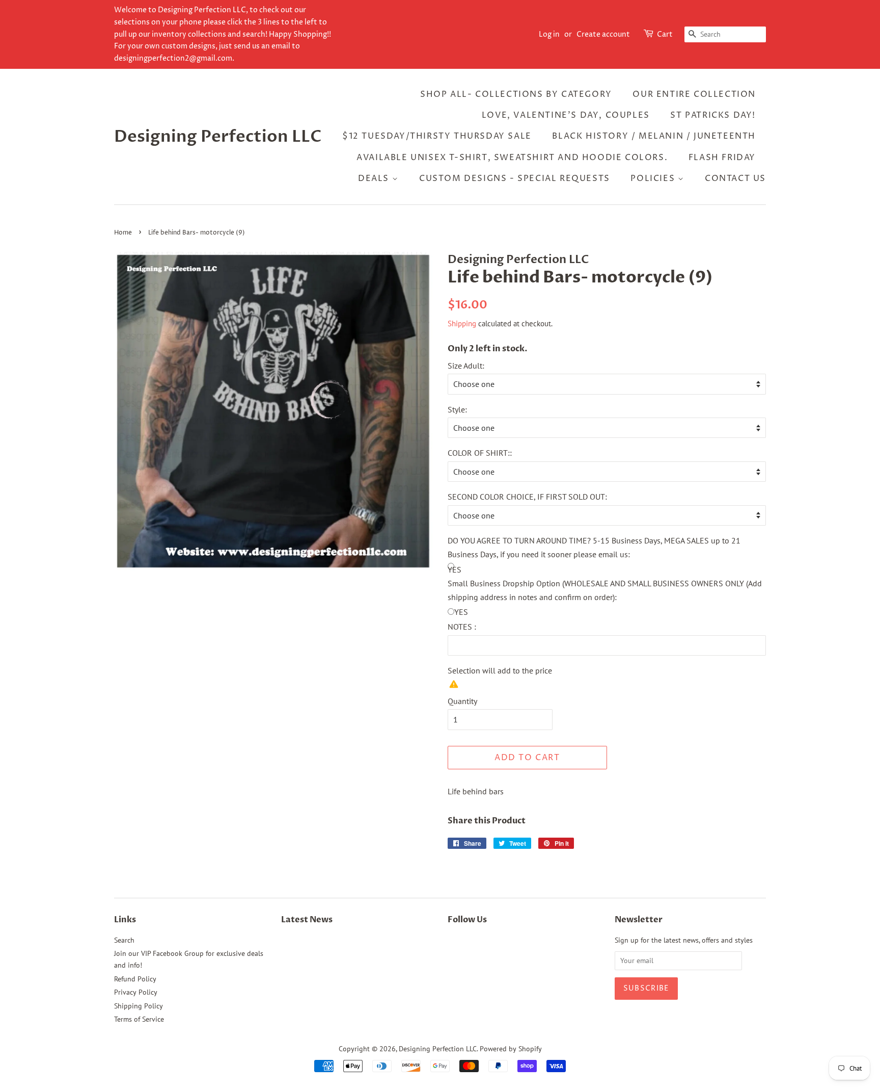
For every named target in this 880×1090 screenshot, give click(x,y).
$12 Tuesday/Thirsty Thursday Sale (437, 136)
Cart (665, 34)
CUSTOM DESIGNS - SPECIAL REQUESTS (514, 178)
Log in (549, 34)
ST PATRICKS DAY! (713, 115)
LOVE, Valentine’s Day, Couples (566, 115)
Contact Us (735, 178)
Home (123, 232)
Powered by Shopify (511, 1048)
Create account (603, 34)
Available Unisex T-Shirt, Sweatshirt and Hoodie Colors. (512, 157)
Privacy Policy (135, 992)
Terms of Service (139, 1019)
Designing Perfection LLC (218, 136)
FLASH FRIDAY (722, 157)
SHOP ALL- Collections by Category (516, 94)
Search (124, 940)
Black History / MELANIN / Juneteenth (654, 136)
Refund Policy (135, 978)
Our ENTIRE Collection (694, 94)
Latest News (307, 919)
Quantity (462, 701)
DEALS (375, 178)
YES (461, 612)
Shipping (462, 323)
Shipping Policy (138, 1005)
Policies (653, 178)
